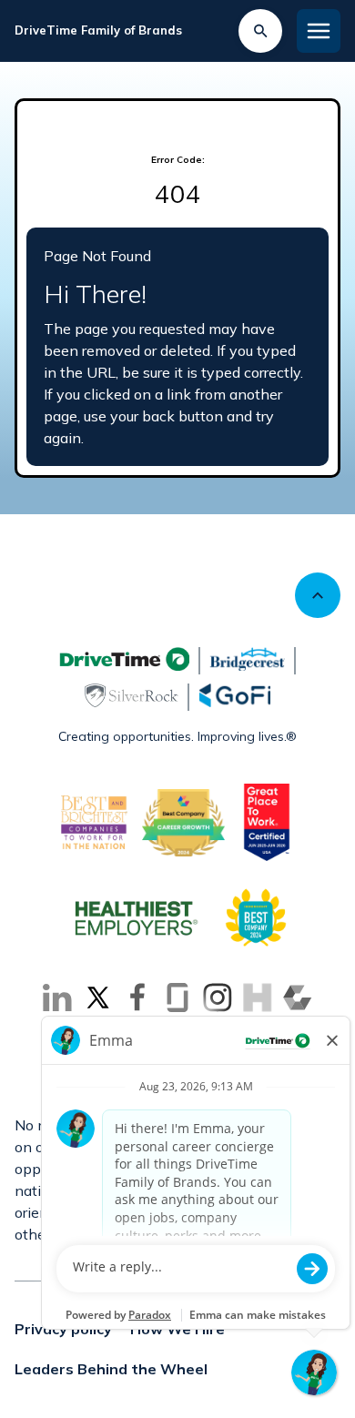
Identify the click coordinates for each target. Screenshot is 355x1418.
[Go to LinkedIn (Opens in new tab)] (57, 997)
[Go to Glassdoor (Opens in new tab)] (177, 997)
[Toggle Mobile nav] (318, 31)
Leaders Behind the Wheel (111, 1369)
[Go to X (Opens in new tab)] (97, 997)
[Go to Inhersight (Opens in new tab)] (257, 997)
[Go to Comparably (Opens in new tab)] (297, 997)
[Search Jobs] (260, 31)
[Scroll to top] (317, 595)
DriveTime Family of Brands (98, 30)
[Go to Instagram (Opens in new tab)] (217, 997)
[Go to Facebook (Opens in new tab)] (137, 997)
